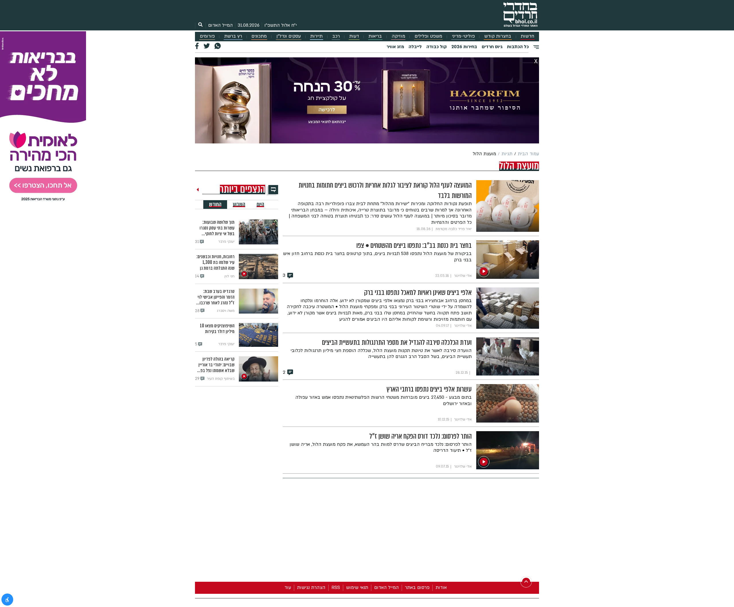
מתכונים (259, 36)
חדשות (527, 36)
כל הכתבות (518, 47)
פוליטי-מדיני (463, 36)
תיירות (316, 36)
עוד (287, 587)
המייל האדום (220, 25)
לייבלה (415, 47)
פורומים (207, 36)
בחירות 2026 (464, 47)
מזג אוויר (395, 47)
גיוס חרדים (492, 47)
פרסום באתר (417, 587)
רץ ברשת (233, 36)
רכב (336, 36)
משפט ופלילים (428, 36)
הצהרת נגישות (311, 587)
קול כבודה (436, 47)
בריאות (375, 36)
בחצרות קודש (497, 36)
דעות (354, 36)
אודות (441, 587)
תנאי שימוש (357, 587)
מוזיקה (398, 36)
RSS (335, 587)
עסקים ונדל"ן (288, 36)
